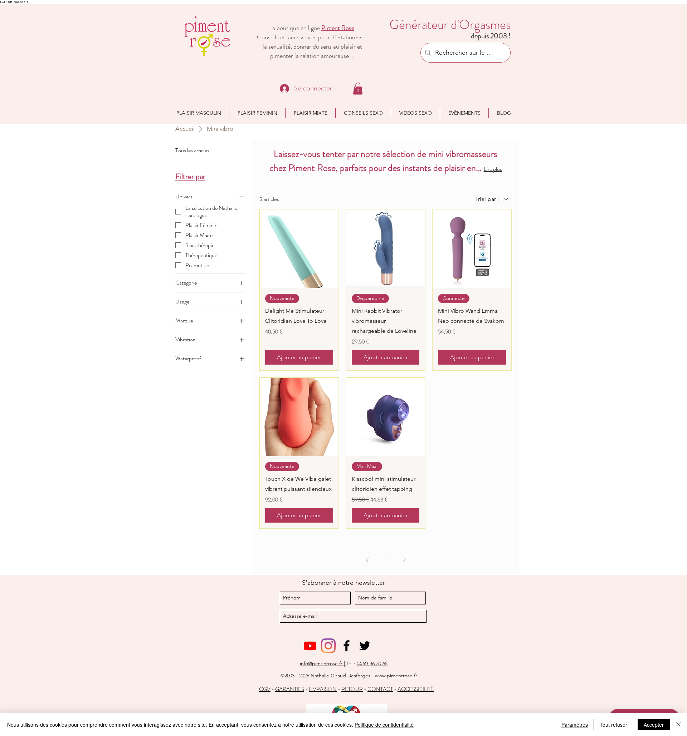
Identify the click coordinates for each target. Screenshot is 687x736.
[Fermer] (678, 724)
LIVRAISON (323, 689)
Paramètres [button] (574, 724)
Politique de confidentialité (384, 724)
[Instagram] (328, 645)
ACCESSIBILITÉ (416, 689)
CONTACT (380, 689)
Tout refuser (613, 724)
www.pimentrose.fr (396, 675)
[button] (358, 88)
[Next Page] (404, 560)
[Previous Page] (367, 560)
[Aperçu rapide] (299, 248)
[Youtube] (310, 645)
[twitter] (364, 645)
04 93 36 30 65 (372, 663)
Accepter (654, 724)
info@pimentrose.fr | (323, 663)
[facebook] (346, 645)
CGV (265, 689)
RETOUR (352, 689)
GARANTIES (289, 689)
